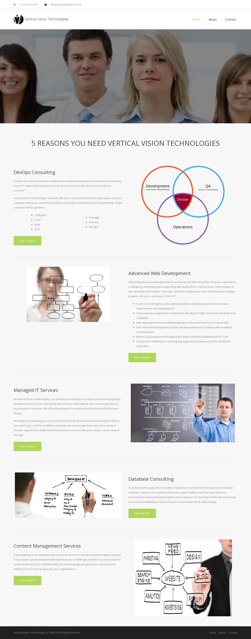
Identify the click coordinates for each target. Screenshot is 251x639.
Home (196, 19)
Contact (230, 19)
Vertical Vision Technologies (46, 18)
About (213, 19)
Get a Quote (27, 240)
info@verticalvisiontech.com (66, 4)
